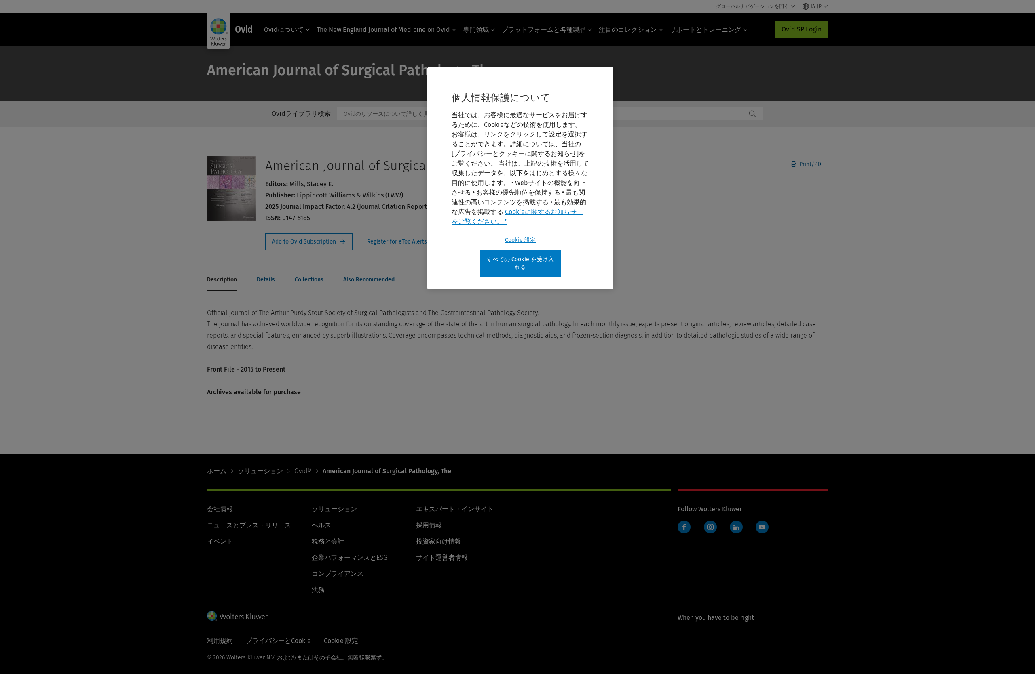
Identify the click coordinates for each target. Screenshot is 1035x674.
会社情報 (220, 509)
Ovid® (302, 471)
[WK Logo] (237, 616)
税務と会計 (328, 541)
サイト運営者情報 (442, 557)
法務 (318, 590)
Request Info (309, 242)
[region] (520, 178)
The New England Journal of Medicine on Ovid (383, 30)
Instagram (710, 527)
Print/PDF (811, 164)
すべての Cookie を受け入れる (520, 263)
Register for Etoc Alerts (402, 242)
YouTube (762, 527)
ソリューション (260, 471)
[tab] (222, 280)
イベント (220, 541)
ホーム (216, 471)
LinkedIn (736, 527)
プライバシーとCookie (278, 641)
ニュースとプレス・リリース (249, 525)
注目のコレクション (628, 30)
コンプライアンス (337, 573)
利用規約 (220, 641)
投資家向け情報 (438, 541)
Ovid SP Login (802, 29)
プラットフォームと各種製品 (544, 30)
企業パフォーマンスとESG (349, 557)
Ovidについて (284, 30)
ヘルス (321, 525)
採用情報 (429, 525)
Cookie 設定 (520, 240)
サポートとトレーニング (705, 30)
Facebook (684, 527)
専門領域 (476, 30)
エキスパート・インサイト (455, 509)
